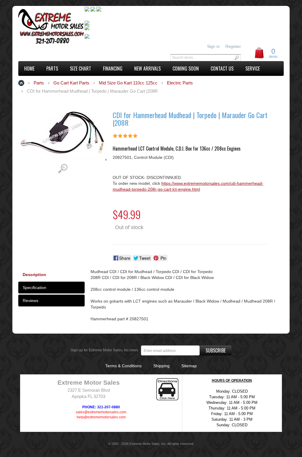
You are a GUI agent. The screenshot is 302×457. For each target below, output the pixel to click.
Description (34, 274)
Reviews (30, 300)
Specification (34, 287)
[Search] (236, 57)
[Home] (51, 27)
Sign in (213, 46)
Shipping (161, 365)
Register (233, 46)
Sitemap (189, 365)
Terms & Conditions (123, 365)
